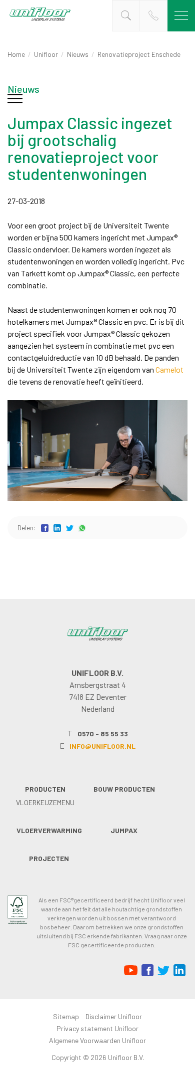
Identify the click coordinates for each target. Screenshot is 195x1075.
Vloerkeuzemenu (45, 802)
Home (16, 54)
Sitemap (66, 1016)
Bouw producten (124, 789)
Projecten (49, 858)
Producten (45, 789)
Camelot (170, 369)
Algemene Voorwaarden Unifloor (97, 1040)
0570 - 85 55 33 (103, 733)
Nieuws (77, 54)
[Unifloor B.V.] (40, 20)
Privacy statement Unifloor (97, 1028)
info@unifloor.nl (103, 746)
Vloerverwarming (49, 830)
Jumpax (124, 830)
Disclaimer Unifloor (114, 1016)
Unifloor (46, 54)
